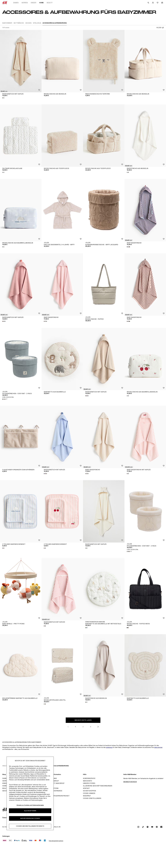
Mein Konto (87, 781)
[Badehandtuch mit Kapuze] (21, 61)
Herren (25, 2)
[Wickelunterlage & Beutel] (62, 665)
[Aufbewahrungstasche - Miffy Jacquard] (103, 210)
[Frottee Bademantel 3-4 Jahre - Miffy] (62, 210)
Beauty (49, 2)
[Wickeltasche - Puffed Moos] (145, 589)
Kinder (33, 2)
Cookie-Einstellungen (92, 798)
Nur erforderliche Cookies (30, 818)
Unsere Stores (89, 783)
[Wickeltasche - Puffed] (103, 284)
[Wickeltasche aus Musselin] (62, 61)
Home (41, 2)
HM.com (5, 766)
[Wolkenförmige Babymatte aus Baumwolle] (21, 665)
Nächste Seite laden (83, 720)
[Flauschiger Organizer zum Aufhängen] (21, 437)
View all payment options (56, 841)
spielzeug (109, 747)
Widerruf (87, 796)
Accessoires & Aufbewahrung (57, 766)
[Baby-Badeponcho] (145, 210)
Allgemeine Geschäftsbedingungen (97, 786)
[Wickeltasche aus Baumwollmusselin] (21, 210)
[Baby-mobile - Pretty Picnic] (21, 589)
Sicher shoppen (89, 791)
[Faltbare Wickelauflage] (21, 135)
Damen (15, 2)
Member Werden (130, 782)
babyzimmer (158, 747)
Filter (158, 27)
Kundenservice (89, 778)
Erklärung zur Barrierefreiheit (56, 796)
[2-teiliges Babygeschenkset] (21, 511)
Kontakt (86, 788)
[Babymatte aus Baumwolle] (62, 359)
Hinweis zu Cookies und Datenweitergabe (30, 805)
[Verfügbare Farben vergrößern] (3, 98)
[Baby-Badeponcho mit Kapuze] (145, 437)
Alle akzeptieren (30, 810)
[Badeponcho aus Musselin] (145, 135)
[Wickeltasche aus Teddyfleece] (62, 135)
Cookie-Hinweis (89, 793)
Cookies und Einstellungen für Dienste (30, 826)
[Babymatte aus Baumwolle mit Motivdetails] (103, 589)
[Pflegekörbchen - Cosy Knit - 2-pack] (21, 359)
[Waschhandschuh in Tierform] (103, 61)
